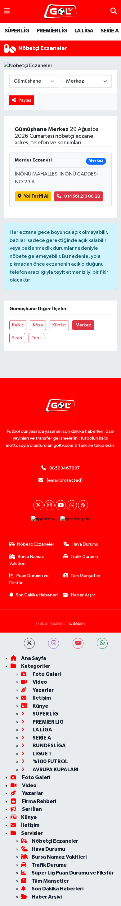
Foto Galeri (46, 674)
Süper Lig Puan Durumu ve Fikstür (73, 872)
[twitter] (29, 643)
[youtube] (78, 643)
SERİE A (110, 31)
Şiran (17, 337)
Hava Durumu (85, 544)
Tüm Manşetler (85, 575)
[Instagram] (49, 505)
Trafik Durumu (84, 556)
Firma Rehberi (38, 801)
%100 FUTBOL (50, 761)
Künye (40, 706)
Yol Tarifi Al (36, 196)
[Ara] (113, 11)
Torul (37, 337)
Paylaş (25, 100)
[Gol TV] (60, 12)
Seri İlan (31, 809)
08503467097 (64, 468)
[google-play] (75, 520)
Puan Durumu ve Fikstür (29, 579)
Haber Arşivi (83, 595)
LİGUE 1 (41, 753)
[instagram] (53, 643)
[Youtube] (61, 505)
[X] (38, 505)
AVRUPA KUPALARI (55, 769)
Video (39, 682)
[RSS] (83, 505)
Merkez (83, 325)
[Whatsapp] (72, 505)
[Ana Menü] (7, 11)
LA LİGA (83, 31)
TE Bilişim (76, 623)
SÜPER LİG (17, 31)
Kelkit (17, 325)
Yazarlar (43, 690)
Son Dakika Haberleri (37, 595)
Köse (38, 325)
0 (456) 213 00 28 (82, 196)
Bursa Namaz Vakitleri (26, 560)
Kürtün (59, 325)
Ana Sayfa (33, 658)
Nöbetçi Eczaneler (35, 544)
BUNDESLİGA (49, 745)
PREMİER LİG (52, 31)
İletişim (41, 698)
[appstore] (42, 520)
